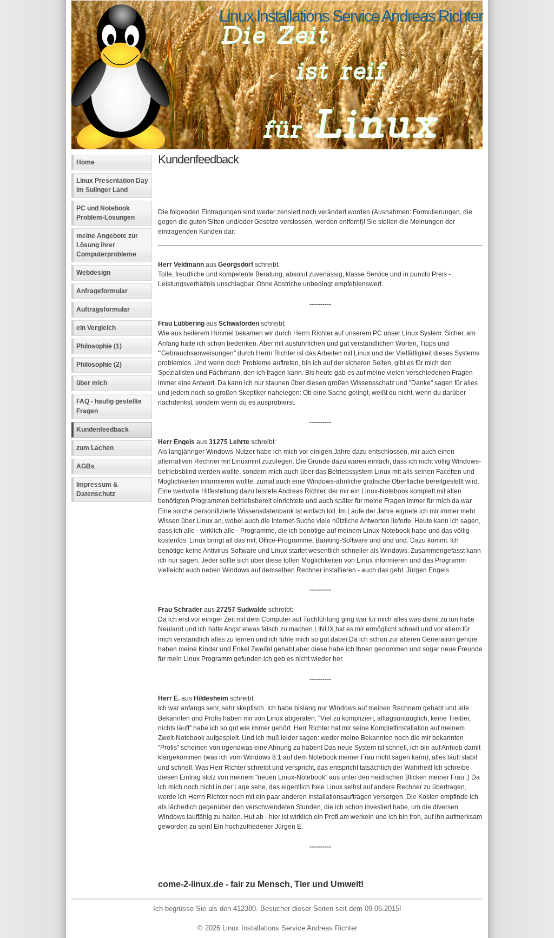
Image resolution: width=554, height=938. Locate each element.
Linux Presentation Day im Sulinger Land (112, 185)
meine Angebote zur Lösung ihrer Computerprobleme (107, 245)
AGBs (85, 466)
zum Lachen (95, 448)
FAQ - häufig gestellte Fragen (109, 406)
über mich (91, 383)
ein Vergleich (96, 328)
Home (85, 162)
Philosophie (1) (99, 346)
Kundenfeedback (102, 429)
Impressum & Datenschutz (97, 489)
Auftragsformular (103, 309)
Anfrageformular (102, 291)
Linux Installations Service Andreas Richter (351, 15)
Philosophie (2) (99, 364)
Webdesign (93, 272)
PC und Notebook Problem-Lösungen (105, 212)
